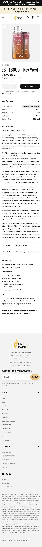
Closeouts (6, 428)
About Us (5, 483)
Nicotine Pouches (8, 421)
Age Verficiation (8, 463)
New (3, 402)
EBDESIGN (5, 65)
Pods (4, 406)
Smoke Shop (6, 425)
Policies (5, 467)
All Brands (6, 432)
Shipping (4, 78)
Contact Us (6, 452)
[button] (3, 17)
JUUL (3, 398)
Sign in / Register (8, 456)
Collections (7, 487)
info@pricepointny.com (23, 365)
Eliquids (5, 417)
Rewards (5, 460)
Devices (5, 413)
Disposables (6, 409)
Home (4, 479)
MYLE (3, 436)
